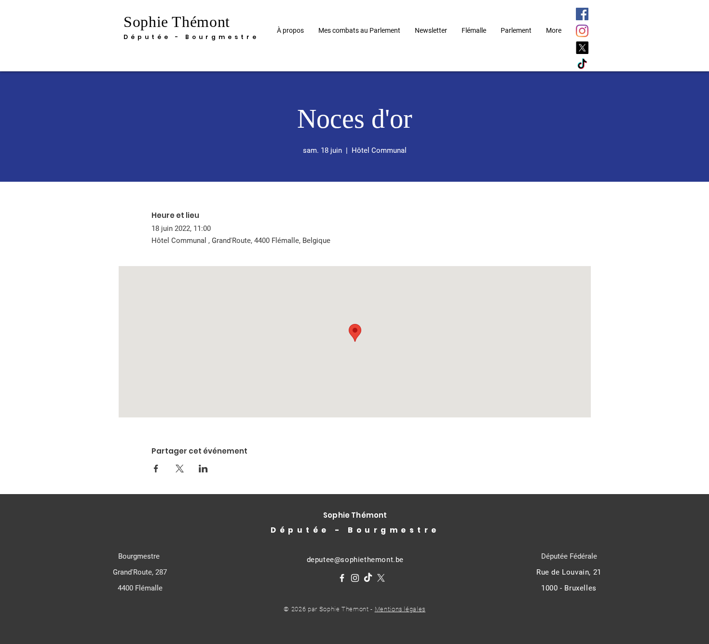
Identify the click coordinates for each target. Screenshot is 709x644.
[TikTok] (582, 64)
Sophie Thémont (176, 21)
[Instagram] (582, 31)
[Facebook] (582, 14)
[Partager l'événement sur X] (179, 468)
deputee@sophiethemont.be (355, 559)
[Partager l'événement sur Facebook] (156, 468)
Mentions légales (400, 609)
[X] (582, 47)
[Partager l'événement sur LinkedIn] (203, 468)
